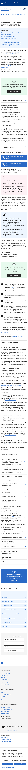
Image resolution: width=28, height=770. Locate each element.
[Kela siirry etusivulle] (3, 3)
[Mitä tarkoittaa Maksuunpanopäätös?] (13, 516)
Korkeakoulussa (21, 14)
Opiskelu (14, 14)
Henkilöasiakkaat (6, 14)
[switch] (2, 718)
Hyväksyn (7, 763)
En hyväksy (20, 763)
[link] (5, 9)
